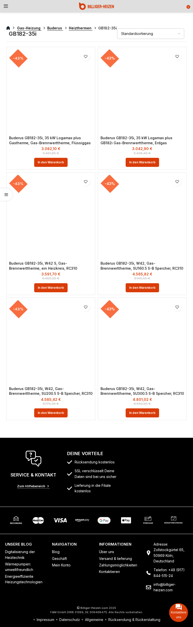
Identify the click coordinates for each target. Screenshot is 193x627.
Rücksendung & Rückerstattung (134, 619)
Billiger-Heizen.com (94, 608)
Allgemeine (94, 619)
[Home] (96, 6)
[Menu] (6, 6)
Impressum (45, 619)
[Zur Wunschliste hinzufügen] (85, 56)
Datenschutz (69, 619)
